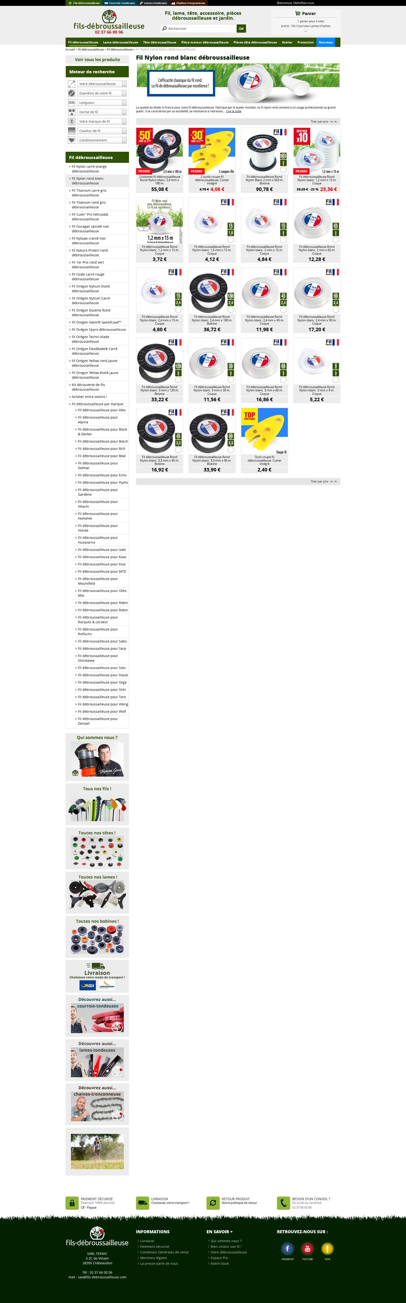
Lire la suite (233, 111)
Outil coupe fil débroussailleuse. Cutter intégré (264, 460)
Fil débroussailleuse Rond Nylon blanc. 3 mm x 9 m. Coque (317, 390)
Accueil (70, 49)
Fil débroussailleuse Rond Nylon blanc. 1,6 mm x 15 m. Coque (211, 250)
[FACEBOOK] (287, 1249)
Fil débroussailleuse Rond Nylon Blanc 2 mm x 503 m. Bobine (264, 180)
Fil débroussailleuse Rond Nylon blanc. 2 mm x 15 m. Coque (264, 250)
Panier (309, 13)
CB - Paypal (88, 1208)
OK (241, 28)
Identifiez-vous (303, 3)
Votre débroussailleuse (229, 1252)
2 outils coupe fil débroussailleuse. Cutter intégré (212, 180)
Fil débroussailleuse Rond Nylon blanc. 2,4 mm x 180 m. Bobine (212, 320)
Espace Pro (219, 1258)
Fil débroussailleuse (91, 49)
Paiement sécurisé (154, 1246)
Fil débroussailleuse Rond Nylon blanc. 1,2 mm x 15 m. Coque (316, 180)
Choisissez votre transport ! (170, 1203)
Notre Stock (220, 1263)
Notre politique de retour (239, 1203)
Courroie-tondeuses (122, 3)
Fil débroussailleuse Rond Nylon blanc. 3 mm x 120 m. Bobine (160, 390)
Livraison (147, 1241)
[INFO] (327, 1249)
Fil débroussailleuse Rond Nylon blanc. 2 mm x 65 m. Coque (317, 250)
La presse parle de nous (159, 1263)
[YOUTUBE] (307, 1249)
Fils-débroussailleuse (86, 3)
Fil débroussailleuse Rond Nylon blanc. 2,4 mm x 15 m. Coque (159, 320)
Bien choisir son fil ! (226, 1246)
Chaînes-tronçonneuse (190, 3)
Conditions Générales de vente (164, 1252)
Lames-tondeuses (155, 3)
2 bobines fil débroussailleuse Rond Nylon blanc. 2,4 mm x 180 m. (159, 180)
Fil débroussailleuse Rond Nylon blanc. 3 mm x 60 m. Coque (264, 390)
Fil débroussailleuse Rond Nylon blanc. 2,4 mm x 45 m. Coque (264, 320)
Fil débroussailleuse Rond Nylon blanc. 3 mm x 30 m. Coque (212, 390)
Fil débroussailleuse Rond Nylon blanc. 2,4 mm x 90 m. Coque (316, 320)
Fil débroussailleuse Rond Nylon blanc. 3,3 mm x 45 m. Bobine (159, 460)
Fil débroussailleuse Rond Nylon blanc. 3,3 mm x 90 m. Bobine (211, 460)
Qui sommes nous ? (226, 1241)
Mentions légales (153, 1258)
